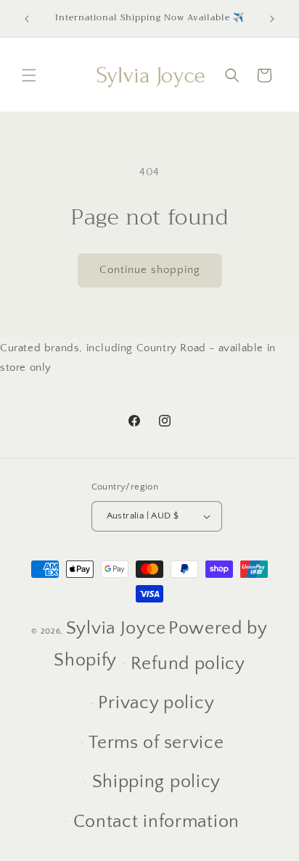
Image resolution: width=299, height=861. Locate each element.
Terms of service (156, 743)
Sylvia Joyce (116, 628)
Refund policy (188, 664)
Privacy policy (156, 703)
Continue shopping (149, 270)
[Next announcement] (272, 19)
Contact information (156, 822)
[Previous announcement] (27, 19)
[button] (29, 75)
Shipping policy (156, 782)
